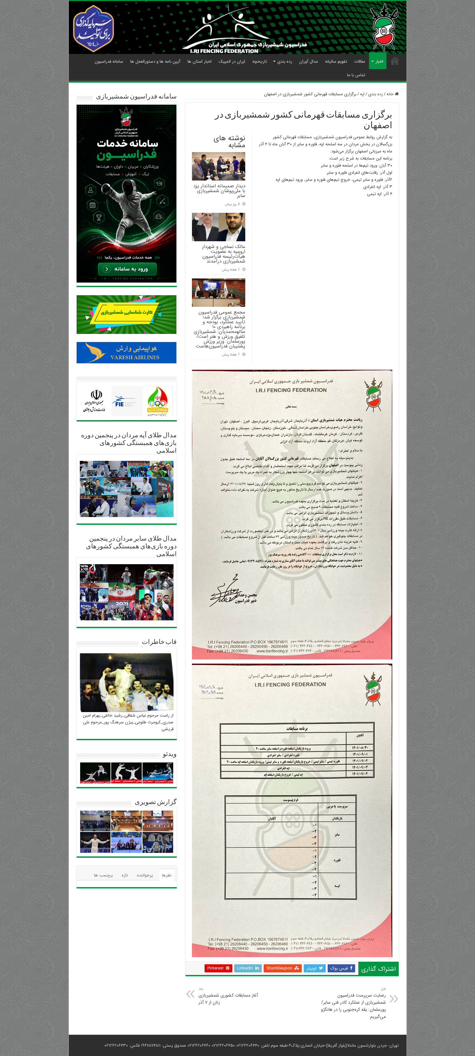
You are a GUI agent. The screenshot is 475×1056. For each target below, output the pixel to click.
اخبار (379, 61)
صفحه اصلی (394, 60)
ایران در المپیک (232, 61)
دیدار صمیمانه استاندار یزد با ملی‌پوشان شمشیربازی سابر (219, 191)
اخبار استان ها (199, 61)
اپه (362, 94)
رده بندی (284, 61)
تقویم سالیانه (336, 61)
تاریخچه (259, 61)
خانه (390, 94)
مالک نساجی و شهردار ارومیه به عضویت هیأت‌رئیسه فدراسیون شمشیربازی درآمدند (223, 254)
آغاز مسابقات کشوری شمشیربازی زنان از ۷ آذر (228, 996)
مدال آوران (308, 61)
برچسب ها (103, 875)
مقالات (359, 61)
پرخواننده (145, 875)
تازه (125, 875)
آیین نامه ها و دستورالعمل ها (155, 61)
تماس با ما (356, 75)
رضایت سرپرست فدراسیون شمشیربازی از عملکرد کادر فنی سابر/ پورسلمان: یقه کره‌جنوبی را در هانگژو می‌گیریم (353, 1003)
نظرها (167, 875)
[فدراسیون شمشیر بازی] (237, 27)
